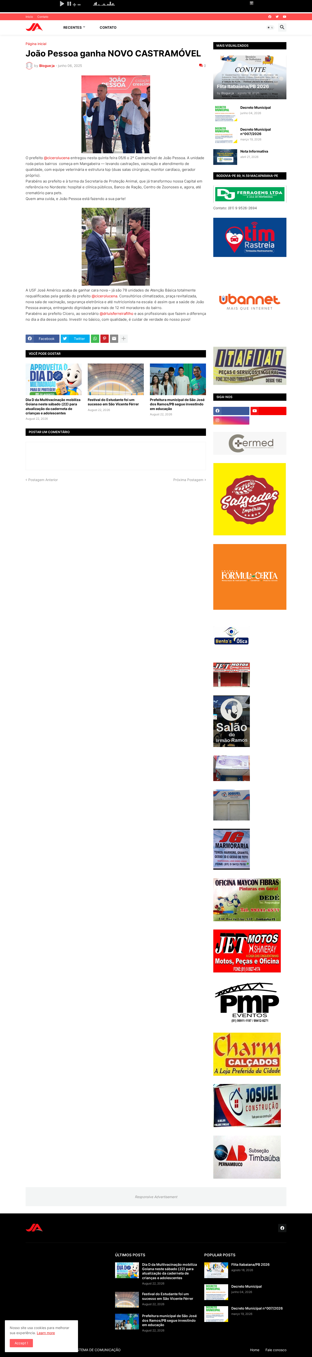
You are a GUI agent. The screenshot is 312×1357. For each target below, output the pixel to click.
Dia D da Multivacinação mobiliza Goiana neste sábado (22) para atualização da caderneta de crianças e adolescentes (53, 406)
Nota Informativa (254, 151)
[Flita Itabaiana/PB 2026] (216, 1270)
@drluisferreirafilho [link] (116, 313)
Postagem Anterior (43, 480)
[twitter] (277, 16)
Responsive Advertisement (156, 1197)
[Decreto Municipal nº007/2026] (225, 135)
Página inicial (36, 44)
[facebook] (269, 16)
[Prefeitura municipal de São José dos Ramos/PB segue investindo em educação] (178, 379)
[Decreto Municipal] (225, 113)
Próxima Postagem (188, 480)
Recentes (72, 27)
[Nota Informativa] (225, 157)
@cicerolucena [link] (56, 157)
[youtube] (284, 16)
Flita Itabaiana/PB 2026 (250, 1264)
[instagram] (231, 420)
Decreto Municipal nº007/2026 (255, 131)
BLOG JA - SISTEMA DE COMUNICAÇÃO (88, 1350)
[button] (270, 27)
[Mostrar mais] (123, 339)
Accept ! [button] (21, 1343)
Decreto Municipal (255, 107)
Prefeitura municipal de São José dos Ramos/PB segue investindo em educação (177, 404)
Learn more (46, 1333)
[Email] (114, 339)
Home (254, 1350)
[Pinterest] (104, 339)
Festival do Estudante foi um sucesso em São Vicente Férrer (113, 402)
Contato (42, 16)
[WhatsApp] (95, 339)
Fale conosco (275, 1350)
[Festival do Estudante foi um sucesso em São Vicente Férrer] (116, 379)
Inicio (29, 16)
